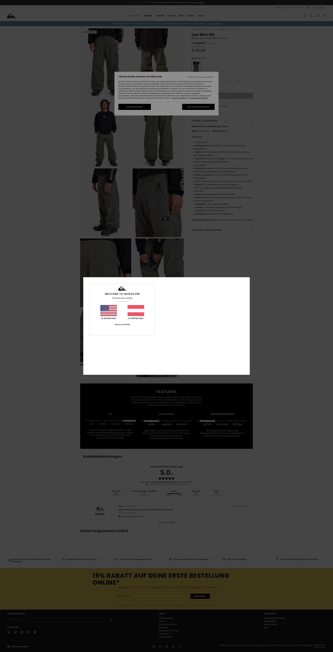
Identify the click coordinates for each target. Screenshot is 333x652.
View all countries (122, 324)
